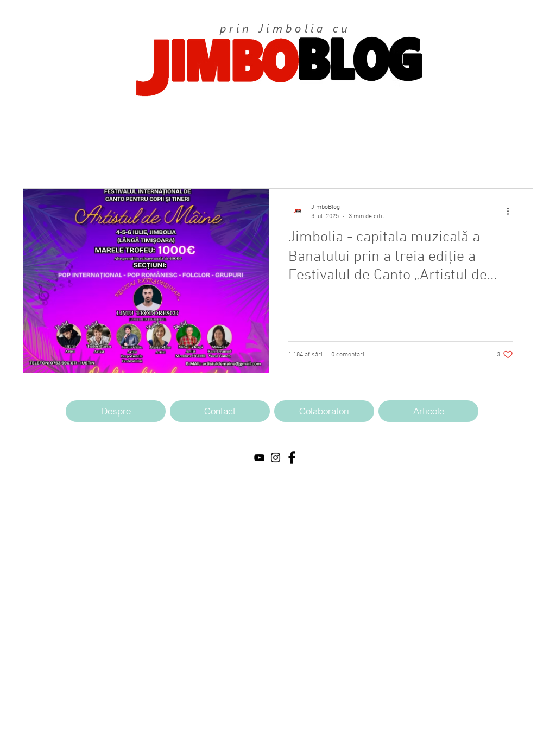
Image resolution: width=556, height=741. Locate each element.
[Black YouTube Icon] (259, 457)
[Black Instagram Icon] (275, 457)
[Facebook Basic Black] (292, 457)
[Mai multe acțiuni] (511, 211)
